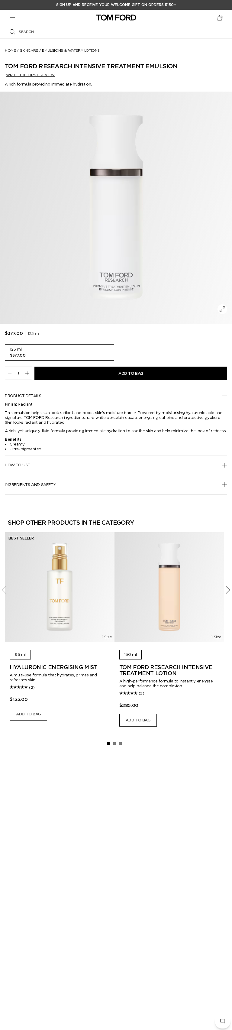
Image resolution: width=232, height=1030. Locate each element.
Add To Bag (130, 373)
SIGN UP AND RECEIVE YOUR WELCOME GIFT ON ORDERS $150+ (116, 5)
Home (10, 50)
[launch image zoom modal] (222, 309)
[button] (222, 1021)
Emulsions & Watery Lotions (71, 50)
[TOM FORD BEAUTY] (116, 18)
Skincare (29, 50)
